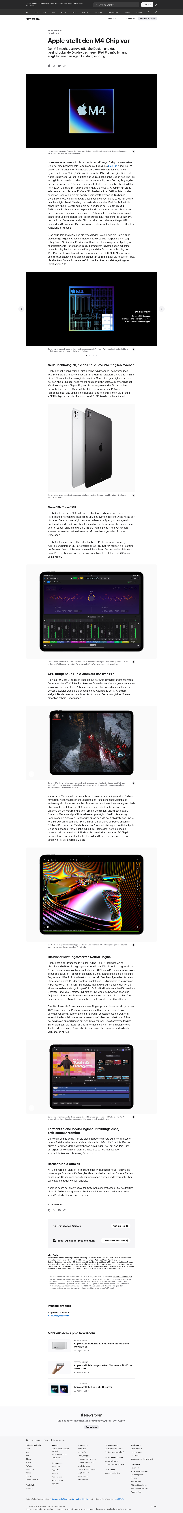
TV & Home (30, 1469)
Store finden (82, 1449)
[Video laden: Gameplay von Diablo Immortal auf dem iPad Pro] (133, 783)
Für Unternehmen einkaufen (115, 1452)
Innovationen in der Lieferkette (142, 1459)
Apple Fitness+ (57, 1480)
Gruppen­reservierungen (87, 1459)
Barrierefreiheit (136, 1449)
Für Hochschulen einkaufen (115, 1464)
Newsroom (33, 18)
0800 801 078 (118, 1499)
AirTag (28, 1473)
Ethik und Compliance (139, 1485)
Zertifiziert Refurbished (86, 1469)
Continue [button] (147, 5)
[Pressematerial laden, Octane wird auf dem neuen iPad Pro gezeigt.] (133, 945)
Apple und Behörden (112, 1473)
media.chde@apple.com (58, 1316)
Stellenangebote (137, 1475)
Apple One (56, 1467)
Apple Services (113, 19)
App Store (55, 1484)
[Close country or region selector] (156, 4)
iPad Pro (112, 165)
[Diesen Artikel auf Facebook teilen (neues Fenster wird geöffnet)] (49, 65)
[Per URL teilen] (64, 65)
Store (28, 1449)
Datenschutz (135, 1456)
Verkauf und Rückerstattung (94, 1509)
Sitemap (128, 1509)
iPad (27, 1456)
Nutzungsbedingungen (73, 1509)
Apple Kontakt (136, 1492)
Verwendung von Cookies (53, 1509)
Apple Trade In (83, 1473)
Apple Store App (84, 1466)
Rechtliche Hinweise (114, 1509)
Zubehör (29, 1476)
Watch (28, 1462)
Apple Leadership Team (139, 1471)
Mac (27, 1452)
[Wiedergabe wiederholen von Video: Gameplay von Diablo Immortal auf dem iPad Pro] (31, 774)
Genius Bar (82, 1452)
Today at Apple (83, 1456)
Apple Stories (130, 19)
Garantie (134, 1478)
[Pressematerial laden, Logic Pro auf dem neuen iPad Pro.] (133, 661)
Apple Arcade (57, 1477)
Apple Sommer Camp (86, 1462)
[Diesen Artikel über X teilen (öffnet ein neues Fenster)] (54, 65)
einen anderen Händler (79, 1499)
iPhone (28, 1459)
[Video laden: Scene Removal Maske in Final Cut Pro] (133, 1117)
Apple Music (56, 1474)
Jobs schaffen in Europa (139, 1489)
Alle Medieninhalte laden (114, 1241)
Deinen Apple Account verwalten (60, 1450)
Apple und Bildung (111, 1461)
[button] (116, 5)
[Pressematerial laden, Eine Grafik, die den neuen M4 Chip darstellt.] (133, 151)
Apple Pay (29, 1489)
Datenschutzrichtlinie (34, 1509)
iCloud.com (56, 1458)
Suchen (148, 19)
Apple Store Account (59, 1454)
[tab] (86, 355)
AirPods (29, 1466)
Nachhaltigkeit (136, 1452)
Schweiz (154, 1506)
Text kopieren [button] (119, 1226)
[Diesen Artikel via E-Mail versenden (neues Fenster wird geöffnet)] (59, 65)
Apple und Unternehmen (113, 1449)
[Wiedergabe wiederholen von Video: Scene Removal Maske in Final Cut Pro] (31, 1108)
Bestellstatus (83, 1476)
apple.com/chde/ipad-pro (122, 1277)
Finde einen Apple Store (58, 1499)
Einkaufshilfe (83, 1480)
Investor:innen (136, 1482)
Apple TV (55, 1470)
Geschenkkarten (32, 1480)
